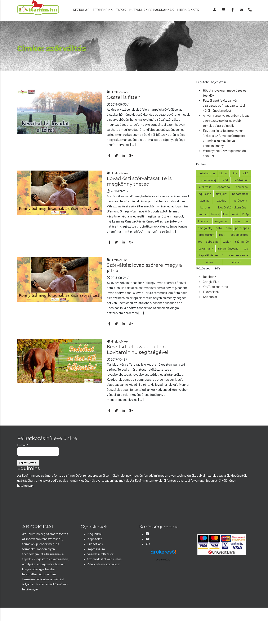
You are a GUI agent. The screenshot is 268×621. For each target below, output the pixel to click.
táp (246, 248)
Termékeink (103, 10)
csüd (225, 180)
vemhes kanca (238, 255)
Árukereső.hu (163, 559)
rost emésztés (238, 234)
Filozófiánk (211, 292)
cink (234, 173)
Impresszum (96, 549)
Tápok (121, 10)
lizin (225, 214)
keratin (205, 207)
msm (237, 221)
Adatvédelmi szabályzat (104, 564)
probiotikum (206, 234)
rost (222, 234)
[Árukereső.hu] (163, 553)
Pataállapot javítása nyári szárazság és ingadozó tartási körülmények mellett (224, 105)
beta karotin (206, 173)
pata (219, 228)
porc (229, 228)
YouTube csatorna (215, 287)
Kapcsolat (210, 297)
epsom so (223, 187)
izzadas (221, 200)
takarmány (206, 248)
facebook (209, 276)
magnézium (221, 221)
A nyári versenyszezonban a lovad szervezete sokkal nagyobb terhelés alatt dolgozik (226, 120)
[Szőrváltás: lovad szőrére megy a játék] (59, 279)
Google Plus (211, 281)
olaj (246, 221)
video (209, 262)
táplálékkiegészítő (211, 255)
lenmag (202, 214)
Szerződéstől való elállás (104, 559)
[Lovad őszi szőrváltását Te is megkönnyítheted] (59, 192)
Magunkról (94, 534)
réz (200, 241)
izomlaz (204, 200)
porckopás (242, 228)
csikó (245, 173)
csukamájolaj (207, 180)
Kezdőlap (81, 10)
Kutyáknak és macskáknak (151, 10)
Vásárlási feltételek (100, 554)
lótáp (245, 214)
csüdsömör (240, 180)
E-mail (22, 445)
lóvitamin (204, 221)
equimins (242, 187)
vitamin (236, 262)
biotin (223, 173)
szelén (227, 241)
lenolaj (215, 214)
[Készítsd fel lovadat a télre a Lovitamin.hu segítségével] (59, 360)
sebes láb (212, 241)
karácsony (240, 200)
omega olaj (205, 228)
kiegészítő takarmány (232, 207)
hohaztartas (240, 193)
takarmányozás (228, 248)
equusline (204, 193)
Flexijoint (222, 193)
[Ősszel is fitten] (59, 111)
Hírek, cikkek (188, 10)
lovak (235, 214)
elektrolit (205, 187)
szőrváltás (242, 241)
